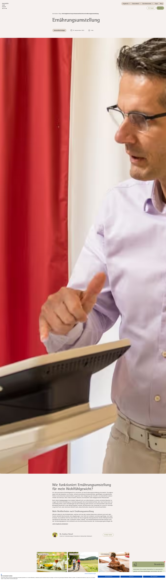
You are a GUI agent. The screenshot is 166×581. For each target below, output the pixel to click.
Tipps (156, 3)
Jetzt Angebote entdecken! (60, 524)
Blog (161, 3)
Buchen (160, 8)
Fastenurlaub (63, 500)
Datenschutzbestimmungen (90, 573)
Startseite (55, 13)
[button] (126, 3)
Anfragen (151, 8)
